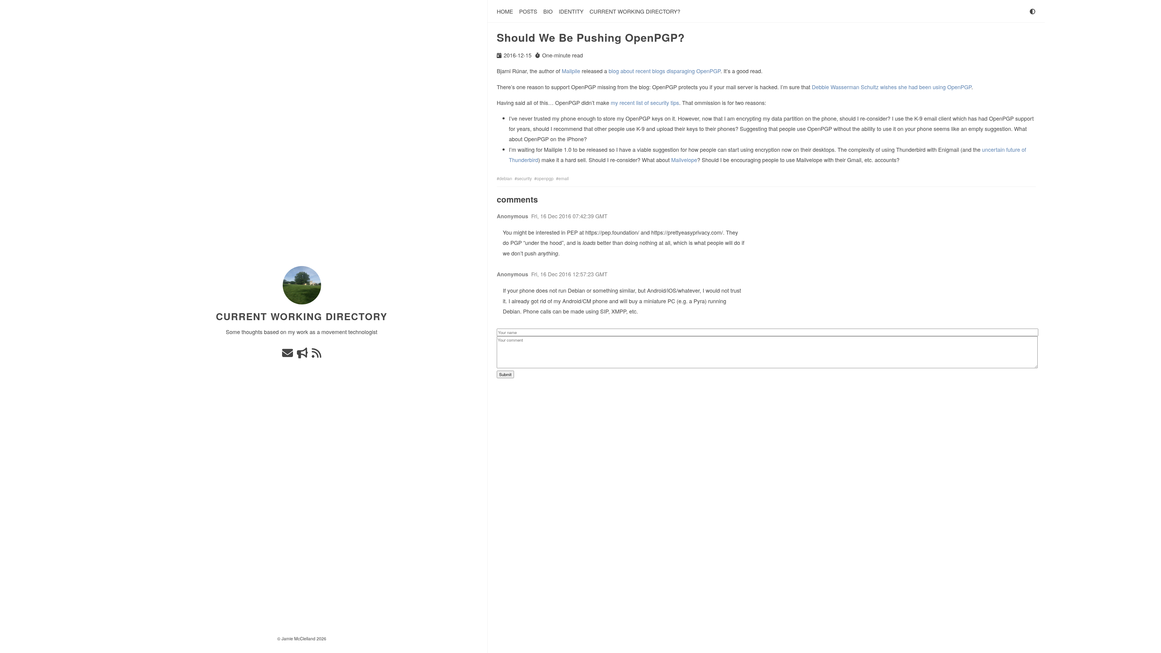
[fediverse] (303, 355)
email (563, 178)
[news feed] (316, 355)
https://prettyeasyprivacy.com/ (687, 232)
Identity (571, 11)
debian (505, 178)
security (524, 178)
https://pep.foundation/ (612, 232)
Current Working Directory (302, 316)
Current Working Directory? (635, 11)
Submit (505, 374)
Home (505, 11)
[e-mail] (288, 355)
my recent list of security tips (645, 102)
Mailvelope (684, 160)
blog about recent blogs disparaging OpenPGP (664, 71)
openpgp (545, 178)
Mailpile (571, 71)
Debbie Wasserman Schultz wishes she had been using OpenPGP (891, 87)
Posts (528, 11)
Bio (548, 11)
